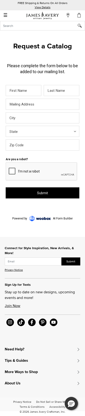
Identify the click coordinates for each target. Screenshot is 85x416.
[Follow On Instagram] (10, 322)
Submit (70, 261)
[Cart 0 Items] (79, 15)
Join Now (12, 305)
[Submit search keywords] (81, 26)
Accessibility (57, 407)
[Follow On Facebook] (32, 322)
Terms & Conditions (32, 407)
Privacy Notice (14, 270)
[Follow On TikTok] (21, 322)
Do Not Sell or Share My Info (54, 402)
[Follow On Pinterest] (43, 322)
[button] (71, 403)
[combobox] (42, 25)
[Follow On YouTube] (53, 322)
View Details (43, 7)
